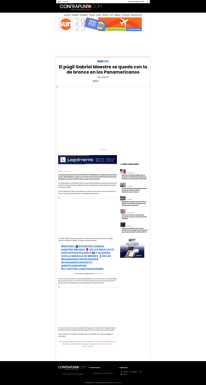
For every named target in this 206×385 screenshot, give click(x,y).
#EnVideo (68, 246)
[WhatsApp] (112, 81)
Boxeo (106, 61)
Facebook (125, 371)
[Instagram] (130, 372)
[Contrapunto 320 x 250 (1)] (132, 259)
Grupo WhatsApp (106, 344)
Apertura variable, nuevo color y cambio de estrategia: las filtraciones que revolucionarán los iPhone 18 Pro (135, 230)
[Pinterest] (108, 81)
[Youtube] (121, 374)
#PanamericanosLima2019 (79, 259)
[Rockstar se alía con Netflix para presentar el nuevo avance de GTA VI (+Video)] (123, 211)
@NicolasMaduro (74, 265)
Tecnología (130, 212)
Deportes (100, 61)
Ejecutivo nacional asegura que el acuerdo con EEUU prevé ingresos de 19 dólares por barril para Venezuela (134, 177)
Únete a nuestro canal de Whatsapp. (72, 374)
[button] (147, 1)
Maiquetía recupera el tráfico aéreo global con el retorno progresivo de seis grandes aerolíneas (134, 203)
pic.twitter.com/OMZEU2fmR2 (82, 269)
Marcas (129, 226)
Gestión (129, 199)
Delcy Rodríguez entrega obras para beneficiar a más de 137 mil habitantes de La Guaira (134, 190)
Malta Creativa (117, 382)
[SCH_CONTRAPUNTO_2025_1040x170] (100, 32)
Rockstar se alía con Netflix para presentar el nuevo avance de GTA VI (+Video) (134, 217)
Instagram (90, 346)
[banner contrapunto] (87, 165)
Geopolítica (130, 172)
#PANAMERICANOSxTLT (77, 262)
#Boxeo (79, 249)
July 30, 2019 (98, 274)
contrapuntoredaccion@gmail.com (104, 342)
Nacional (130, 186)
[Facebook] (100, 81)
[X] (104, 81)
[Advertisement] (103, 45)
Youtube (125, 374)
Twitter (83, 346)
